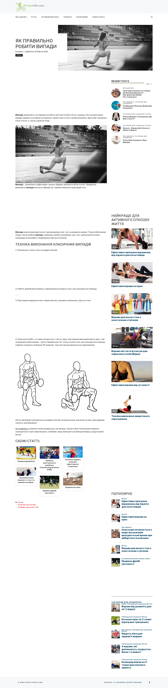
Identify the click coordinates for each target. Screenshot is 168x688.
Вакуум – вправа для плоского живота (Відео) (136, 129)
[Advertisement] (61, 97)
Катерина (19, 52)
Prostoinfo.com (34, 682)
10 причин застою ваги (27, 505)
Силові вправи (82, 17)
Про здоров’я (21, 17)
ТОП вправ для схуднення (126, 602)
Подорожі (67, 17)
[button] (152, 16)
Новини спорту (98, 17)
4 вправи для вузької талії (28, 507)
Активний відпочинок (50, 17)
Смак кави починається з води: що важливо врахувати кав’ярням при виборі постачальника (137, 94)
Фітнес (34, 17)
